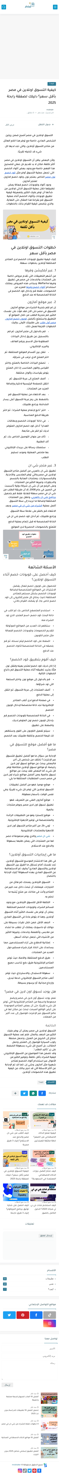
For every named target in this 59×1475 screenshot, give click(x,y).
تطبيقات (29, 1278)
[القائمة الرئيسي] (55, 7)
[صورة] (49, 1398)
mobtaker (16, 1465)
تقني (29, 1284)
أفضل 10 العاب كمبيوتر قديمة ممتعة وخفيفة (22, 1398)
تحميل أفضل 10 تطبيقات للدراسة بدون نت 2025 (21, 1412)
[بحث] (4, 7)
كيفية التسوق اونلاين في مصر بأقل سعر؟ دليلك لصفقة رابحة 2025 (16, 1175)
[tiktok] (49, 1315)
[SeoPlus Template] (45, 1465)
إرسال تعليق (46, 1236)
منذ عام (33, 1393)
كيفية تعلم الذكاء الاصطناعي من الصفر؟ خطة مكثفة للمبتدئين (44, 1137)
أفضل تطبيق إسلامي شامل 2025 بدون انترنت (21, 1453)
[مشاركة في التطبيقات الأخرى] (15, 1093)
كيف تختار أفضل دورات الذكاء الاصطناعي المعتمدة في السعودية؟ (44, 1175)
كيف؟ (51, 84)
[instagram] (49, 1323)
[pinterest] (22, 1315)
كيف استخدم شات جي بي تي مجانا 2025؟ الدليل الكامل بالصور (43, 1209)
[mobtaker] (29, 7)
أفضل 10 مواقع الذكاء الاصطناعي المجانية (20, 1438)
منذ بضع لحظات (48, 1130)
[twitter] (9, 1315)
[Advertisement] (29, 46)
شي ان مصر (43, 836)
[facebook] (36, 1315)
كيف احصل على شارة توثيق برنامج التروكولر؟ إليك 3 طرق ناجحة (17, 1209)
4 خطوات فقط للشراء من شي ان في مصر (20, 1424)
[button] (42, 1093)
